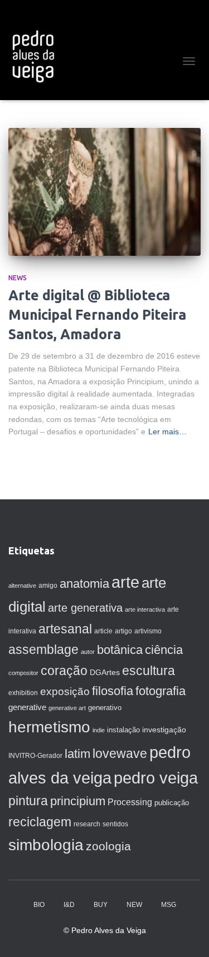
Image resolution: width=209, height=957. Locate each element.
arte (125, 582)
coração (64, 670)
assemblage (43, 649)
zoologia (108, 846)
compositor (23, 673)
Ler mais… (167, 431)
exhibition (23, 693)
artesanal (65, 629)
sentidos (115, 824)
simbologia (46, 845)
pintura (28, 801)
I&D (69, 905)
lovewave (120, 753)
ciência (164, 650)
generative (27, 707)
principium (77, 801)
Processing (130, 802)
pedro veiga (156, 778)
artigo (123, 631)
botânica (120, 650)
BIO (39, 905)
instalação (123, 730)
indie (99, 730)
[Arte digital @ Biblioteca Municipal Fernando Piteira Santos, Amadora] (104, 192)
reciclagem (39, 822)
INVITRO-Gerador (35, 756)
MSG (168, 905)
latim (77, 754)
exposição (65, 691)
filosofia (112, 691)
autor (88, 651)
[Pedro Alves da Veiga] (37, 55)
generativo (104, 707)
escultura (148, 670)
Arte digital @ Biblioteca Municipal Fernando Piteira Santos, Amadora (97, 314)
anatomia (84, 584)
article (103, 631)
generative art (67, 708)
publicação (171, 803)
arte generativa (85, 608)
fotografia (160, 691)
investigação (164, 729)
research (87, 824)
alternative (22, 585)
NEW (134, 905)
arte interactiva (145, 609)
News (17, 277)
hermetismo (49, 727)
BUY (101, 905)
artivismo (148, 631)
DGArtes (105, 672)
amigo (47, 585)
